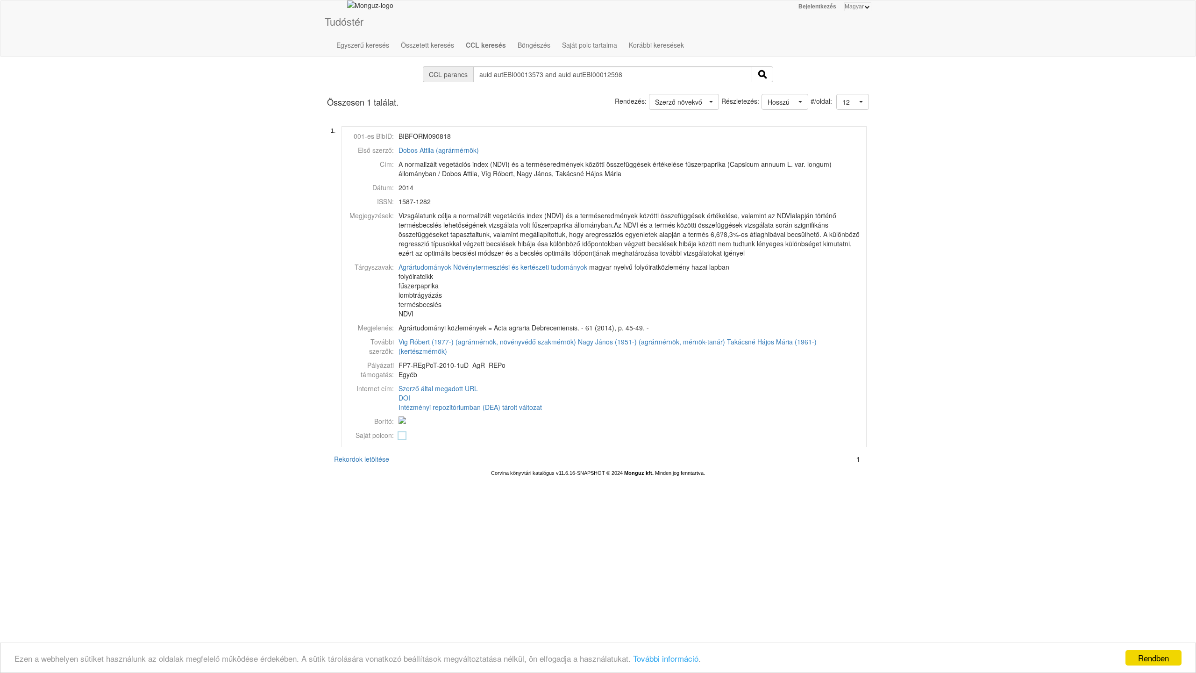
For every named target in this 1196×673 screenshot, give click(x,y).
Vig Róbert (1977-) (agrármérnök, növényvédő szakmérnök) (487, 341)
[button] (852, 102)
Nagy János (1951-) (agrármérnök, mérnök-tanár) (651, 341)
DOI (404, 397)
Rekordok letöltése (361, 459)
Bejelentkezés (817, 6)
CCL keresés (486, 45)
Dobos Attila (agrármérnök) (439, 150)
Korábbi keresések (656, 45)
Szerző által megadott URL (438, 388)
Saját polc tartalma (589, 45)
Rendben (1153, 658)
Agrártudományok (425, 267)
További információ (665, 658)
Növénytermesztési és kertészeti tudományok (520, 267)
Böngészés (534, 45)
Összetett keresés (427, 45)
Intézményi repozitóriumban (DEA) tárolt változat (470, 407)
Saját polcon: (375, 435)
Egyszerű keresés (362, 45)
